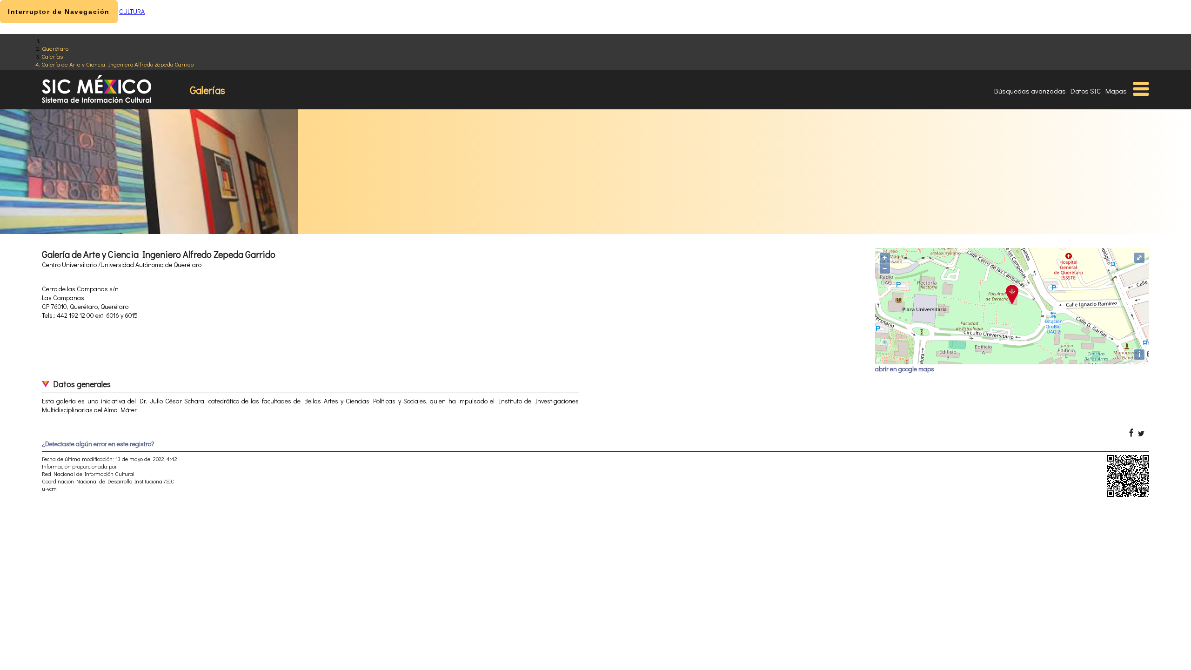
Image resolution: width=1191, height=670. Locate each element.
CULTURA (132, 11)
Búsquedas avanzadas (1030, 90)
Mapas (1116, 90)
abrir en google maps (904, 368)
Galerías (52, 56)
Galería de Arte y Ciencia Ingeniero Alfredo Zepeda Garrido (118, 64)
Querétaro (55, 48)
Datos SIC (1086, 90)
